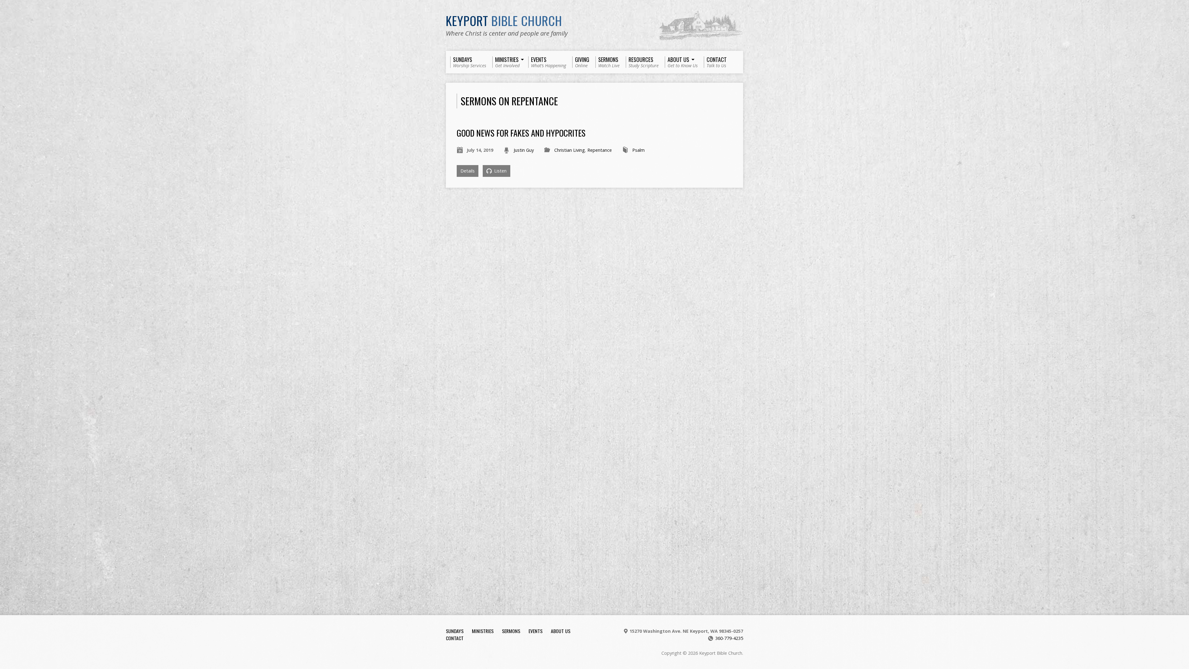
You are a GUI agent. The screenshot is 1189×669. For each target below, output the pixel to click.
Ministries (483, 631)
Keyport (504, 20)
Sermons (511, 631)
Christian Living (569, 150)
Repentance (599, 150)
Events (535, 631)
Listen (500, 171)
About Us (560, 631)
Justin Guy (524, 150)
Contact (455, 638)
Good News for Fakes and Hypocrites (521, 132)
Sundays (455, 631)
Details (467, 171)
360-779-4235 (729, 638)
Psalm (638, 150)
